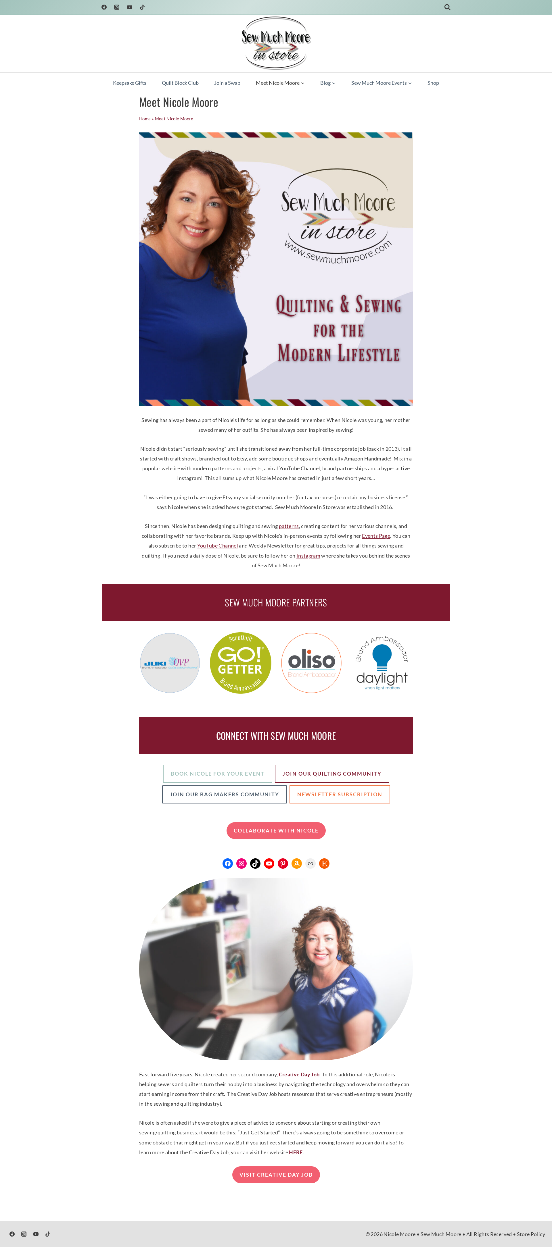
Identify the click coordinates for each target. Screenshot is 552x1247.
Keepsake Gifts (129, 83)
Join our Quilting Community (332, 773)
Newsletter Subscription (339, 794)
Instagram (308, 555)
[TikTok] (142, 7)
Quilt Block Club (180, 83)
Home (145, 118)
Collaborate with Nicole (276, 830)
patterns (289, 526)
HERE (295, 1152)
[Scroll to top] (538, 1224)
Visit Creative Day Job (276, 1174)
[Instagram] (117, 7)
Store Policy (531, 1234)
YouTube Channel (217, 545)
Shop (433, 83)
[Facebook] (104, 7)
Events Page (376, 536)
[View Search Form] (447, 7)
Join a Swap (227, 83)
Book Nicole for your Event (217, 773)
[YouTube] (129, 7)
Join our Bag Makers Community (224, 794)
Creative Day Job (299, 1074)
